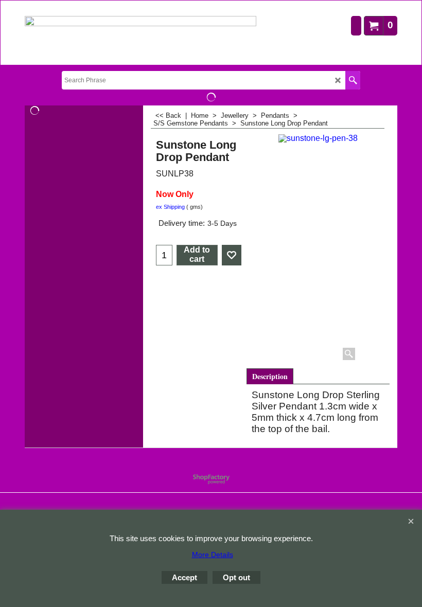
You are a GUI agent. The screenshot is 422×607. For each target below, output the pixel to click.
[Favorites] (231, 255)
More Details (212, 554)
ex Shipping (170, 207)
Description (270, 376)
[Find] (352, 80)
